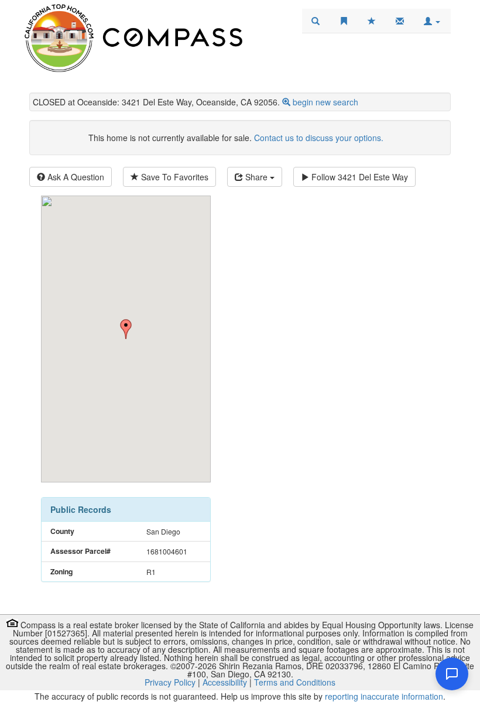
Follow (358, 177)
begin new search (325, 102)
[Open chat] (452, 674)
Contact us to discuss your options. (318, 137)
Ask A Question (74, 177)
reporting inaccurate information (384, 696)
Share (256, 177)
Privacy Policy (170, 682)
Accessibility (225, 682)
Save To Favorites (173, 177)
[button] (432, 21)
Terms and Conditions (294, 682)
